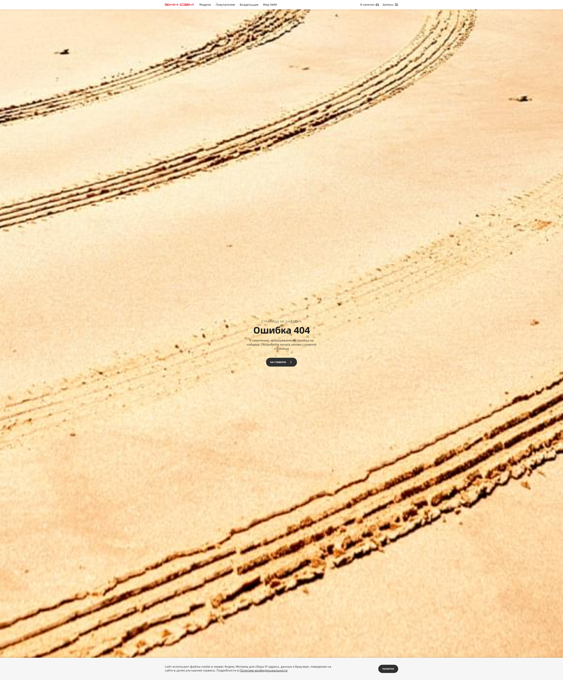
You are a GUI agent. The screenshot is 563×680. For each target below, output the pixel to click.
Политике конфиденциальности (264, 670)
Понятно (388, 668)
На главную (278, 362)
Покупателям (225, 5)
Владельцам (249, 5)
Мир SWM (270, 5)
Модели (205, 5)
